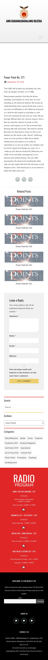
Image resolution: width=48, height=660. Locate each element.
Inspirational (25, 448)
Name (12, 336)
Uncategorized (11, 462)
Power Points (10, 457)
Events (30, 438)
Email (12, 346)
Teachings (32, 457)
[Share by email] (30, 179)
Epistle (22, 438)
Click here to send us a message (24, 648)
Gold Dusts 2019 (11, 448)
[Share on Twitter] (24, 179)
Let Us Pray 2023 (12, 453)
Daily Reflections (11, 438)
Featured (38, 438)
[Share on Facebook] (17, 179)
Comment (14, 316)
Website (12, 356)
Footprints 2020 (11, 443)
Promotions (21, 457)
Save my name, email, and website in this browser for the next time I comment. (22, 372)
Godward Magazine (27, 443)
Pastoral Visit (26, 453)
